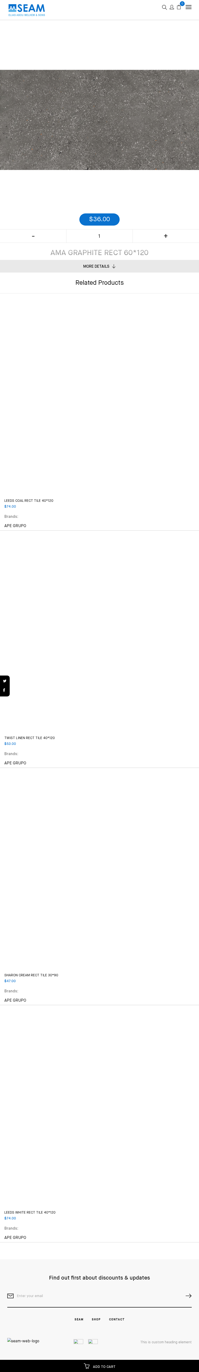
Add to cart (104, 1367)
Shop (96, 1319)
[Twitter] (4, 681)
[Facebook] (4, 690)
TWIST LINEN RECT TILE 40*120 (29, 738)
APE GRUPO (15, 526)
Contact (117, 1319)
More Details (96, 267)
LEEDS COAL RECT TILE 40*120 (28, 501)
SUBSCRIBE (186, 1296)
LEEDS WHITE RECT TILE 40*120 (30, 1212)
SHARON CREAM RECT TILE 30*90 (31, 975)
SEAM (79, 1319)
